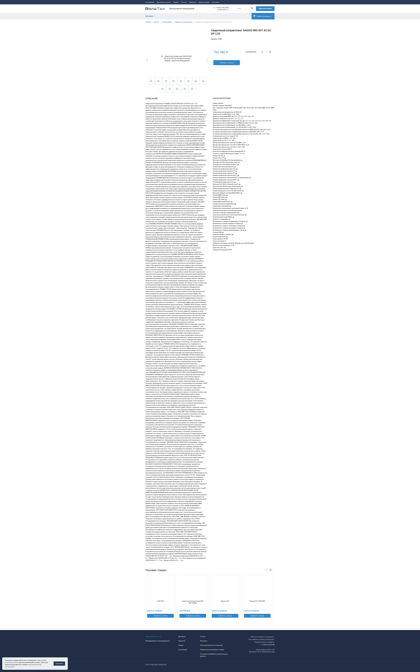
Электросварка (167, 22)
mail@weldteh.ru (223, 9)
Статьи (183, 2)
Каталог (156, 22)
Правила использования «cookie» (212, 649)
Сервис (175, 2)
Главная (148, 22)
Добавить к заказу (227, 63)
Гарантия (192, 2)
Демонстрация (204, 2)
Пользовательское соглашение (211, 645)
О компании (149, 2)
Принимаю (59, 663)
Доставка (181, 636)
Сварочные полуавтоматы (183, 22)
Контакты (215, 2)
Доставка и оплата (164, 2)
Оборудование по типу (153, 636)
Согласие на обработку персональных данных (214, 655)
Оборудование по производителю (157, 641)
